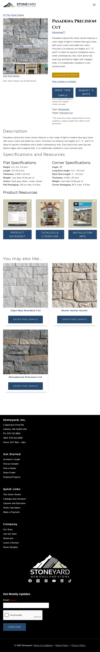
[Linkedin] (62, 580)
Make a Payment (11, 512)
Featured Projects (11, 477)
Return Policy (62, 645)
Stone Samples (10, 547)
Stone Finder (9, 472)
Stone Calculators (11, 507)
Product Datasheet (17, 234)
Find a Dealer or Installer (64, 81)
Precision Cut (66, 113)
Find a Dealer (9, 468)
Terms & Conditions (43, 645)
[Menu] (94, 4)
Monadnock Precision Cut (25, 377)
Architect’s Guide (11, 459)
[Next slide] (46, 68)
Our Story (8, 529)
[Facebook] (30, 580)
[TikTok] (70, 580)
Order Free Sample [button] (25, 319)
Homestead (63, 109)
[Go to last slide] (4, 68)
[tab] (21, 60)
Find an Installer (11, 464)
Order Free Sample (63, 93)
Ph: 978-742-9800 (11, 433)
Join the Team (10, 534)
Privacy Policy (78, 645)
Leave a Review (11, 543)
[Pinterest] (46, 580)
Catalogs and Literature (14, 499)
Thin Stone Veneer (12, 494)
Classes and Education (14, 503)
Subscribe (14, 627)
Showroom (8, 538)
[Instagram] (38, 580)
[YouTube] (54, 580)
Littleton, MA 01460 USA (15, 429)
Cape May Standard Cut (25, 310)
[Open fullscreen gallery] (45, 60)
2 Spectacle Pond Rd (13, 425)
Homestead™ (58, 32)
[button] (8, 68)
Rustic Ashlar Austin (74, 310)
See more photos (11, 76)
